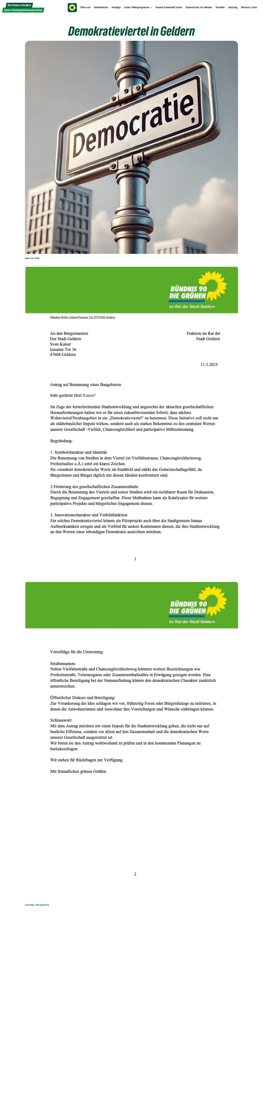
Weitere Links (249, 7)
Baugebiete (42, 904)
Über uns (85, 7)
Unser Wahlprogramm (136, 7)
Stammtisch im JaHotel (199, 7)
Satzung (232, 7)
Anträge (116, 7)
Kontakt (220, 7)
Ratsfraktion (101, 7)
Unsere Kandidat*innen (168, 7)
